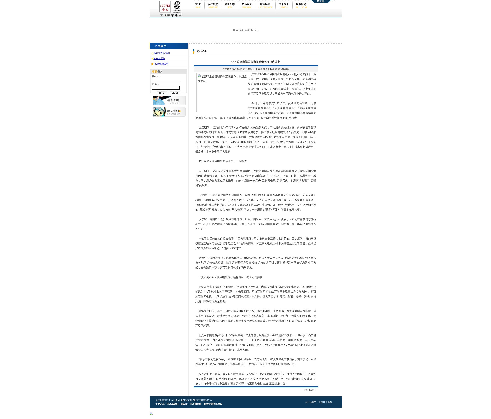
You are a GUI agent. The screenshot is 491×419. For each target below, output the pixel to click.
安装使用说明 (161, 63)
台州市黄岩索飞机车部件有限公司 (239, 69)
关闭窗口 (309, 390)
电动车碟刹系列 (162, 53)
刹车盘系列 (159, 58)
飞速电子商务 (325, 402)
